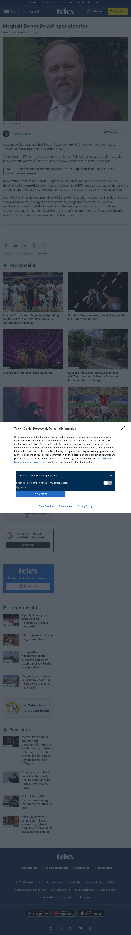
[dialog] (65, 467)
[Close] (124, 429)
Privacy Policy (84, 506)
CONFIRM (41, 494)
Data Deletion (46, 506)
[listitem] (64, 475)
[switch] (107, 483)
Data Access (65, 506)
